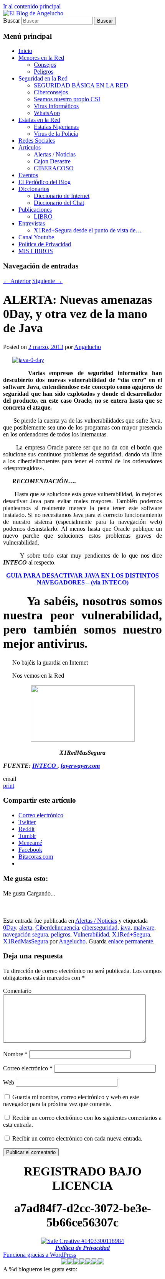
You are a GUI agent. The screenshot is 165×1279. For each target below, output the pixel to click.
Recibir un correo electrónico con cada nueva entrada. (77, 1138)
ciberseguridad (99, 927)
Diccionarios (33, 189)
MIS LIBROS (35, 251)
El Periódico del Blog (44, 182)
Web (8, 1082)
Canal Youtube (36, 237)
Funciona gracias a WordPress (39, 1254)
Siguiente (47, 281)
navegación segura (25, 934)
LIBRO (43, 216)
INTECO (45, 765)
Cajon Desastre (52, 161)
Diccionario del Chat (59, 202)
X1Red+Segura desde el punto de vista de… (88, 230)
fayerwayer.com (80, 765)
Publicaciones (35, 209)
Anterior (17, 281)
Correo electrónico (28, 1068)
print (8, 785)
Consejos (45, 64)
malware (144, 927)
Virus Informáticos (56, 106)
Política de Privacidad (44, 244)
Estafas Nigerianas (56, 126)
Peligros (43, 71)
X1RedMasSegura (25, 941)
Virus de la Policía (56, 133)
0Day (9, 927)
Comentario (17, 991)
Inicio (25, 51)
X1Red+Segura (131, 934)
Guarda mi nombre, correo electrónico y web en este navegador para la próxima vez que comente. (71, 1100)
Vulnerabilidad (91, 934)
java (125, 927)
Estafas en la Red (39, 120)
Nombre (15, 1054)
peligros (60, 934)
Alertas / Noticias (55, 154)
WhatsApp (47, 113)
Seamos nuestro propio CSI (67, 99)
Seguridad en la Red (43, 78)
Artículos (29, 147)
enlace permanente (130, 941)
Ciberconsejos (51, 92)
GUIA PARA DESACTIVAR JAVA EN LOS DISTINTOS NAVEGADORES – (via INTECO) (82, 579)
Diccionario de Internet (61, 196)
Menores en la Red (41, 57)
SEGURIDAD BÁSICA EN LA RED (81, 85)
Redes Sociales (36, 140)
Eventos (28, 175)
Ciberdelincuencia (57, 927)
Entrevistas (31, 223)
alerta (25, 927)
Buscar (11, 20)
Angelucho (87, 347)
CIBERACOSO (54, 168)
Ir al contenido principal (32, 6)
